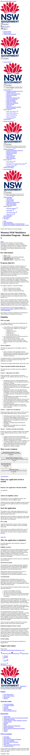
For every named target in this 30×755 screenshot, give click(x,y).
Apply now (3, 537)
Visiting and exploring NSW (13, 202)
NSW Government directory (10, 710)
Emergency (9, 96)
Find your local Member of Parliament (12, 739)
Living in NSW (7, 89)
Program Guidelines (18, 307)
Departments (4, 713)
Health (5, 724)
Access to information (8, 704)
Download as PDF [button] (6, 653)
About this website (6, 701)
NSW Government (6, 734)
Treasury (5, 731)
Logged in (5, 29)
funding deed (7, 310)
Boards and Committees (8, 740)
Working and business (9, 149)
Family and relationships (12, 99)
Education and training (11, 95)
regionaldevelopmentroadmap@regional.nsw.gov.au (12, 650)
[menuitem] (7, 31)
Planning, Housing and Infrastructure (11, 725)
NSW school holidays (11, 205)
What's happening (8, 197)
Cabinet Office (6, 716)
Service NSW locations (8, 695)
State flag (5, 698)
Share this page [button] (24, 653)
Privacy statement (7, 709)
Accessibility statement (8, 705)
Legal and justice (10, 104)
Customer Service (7, 721)
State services (6, 697)
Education (5, 723)
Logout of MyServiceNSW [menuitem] (9, 34)
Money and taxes (10, 157)
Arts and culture (10, 199)
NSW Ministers (7, 738)
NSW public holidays (11, 203)
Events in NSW (10, 201)
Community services (11, 92)
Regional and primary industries (13, 107)
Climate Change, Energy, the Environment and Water (15, 717)
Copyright (5, 706)
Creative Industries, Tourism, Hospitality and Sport (15, 720)
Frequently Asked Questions (7, 309)
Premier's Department (8, 727)
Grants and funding (10, 100)
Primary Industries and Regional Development (14, 728)
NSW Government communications (11, 744)
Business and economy (11, 151)
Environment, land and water (13, 97)
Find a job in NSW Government (10, 742)
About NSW (9, 198)
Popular (3, 691)
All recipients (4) (4, 476)
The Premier (6, 736)
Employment (9, 154)
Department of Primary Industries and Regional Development (13, 687)
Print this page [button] (15, 653)
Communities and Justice (9, 719)
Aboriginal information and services (14, 91)
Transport (5, 729)
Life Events (9, 105)
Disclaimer (5, 708)
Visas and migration (11, 108)
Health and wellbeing (11, 101)
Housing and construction (12, 103)
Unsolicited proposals (8, 746)
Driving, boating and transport (13, 93)
